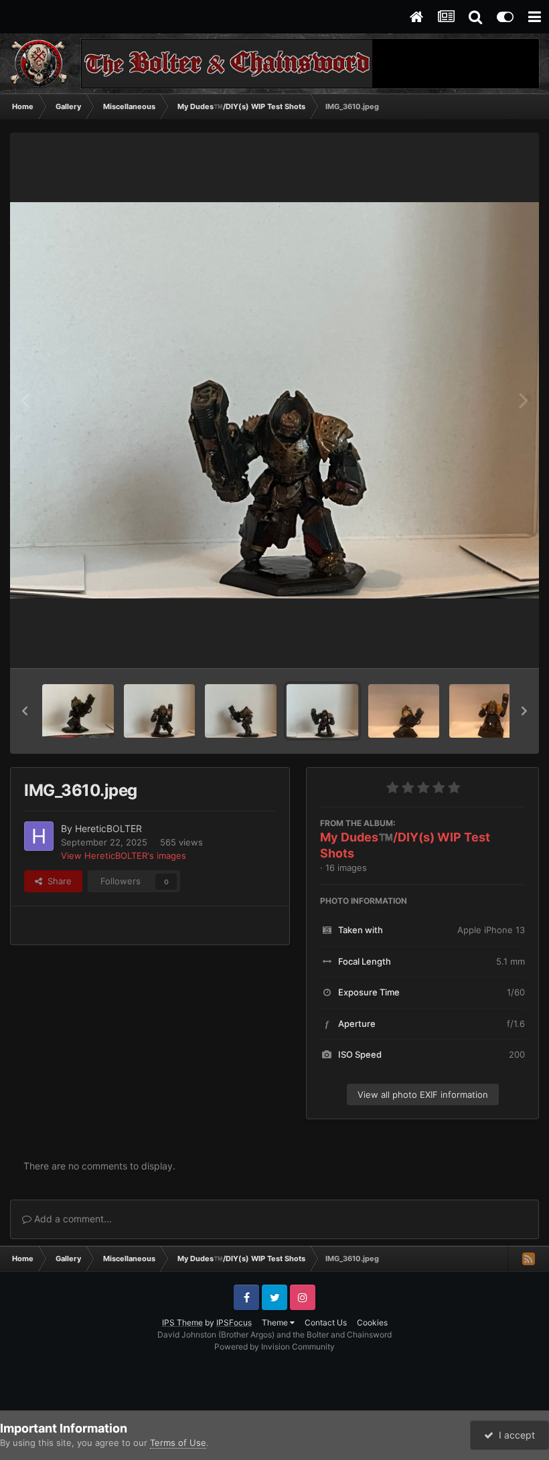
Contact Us (326, 1322)
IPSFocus (234, 1322)
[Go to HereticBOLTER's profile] (39, 836)
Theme (276, 1322)
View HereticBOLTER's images (123, 855)
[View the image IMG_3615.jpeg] (159, 711)
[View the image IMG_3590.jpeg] (404, 711)
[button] (25, 711)
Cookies (372, 1322)
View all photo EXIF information (423, 1094)
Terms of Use (178, 1442)
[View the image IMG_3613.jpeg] (241, 711)
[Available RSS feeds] (528, 1258)
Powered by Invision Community (274, 1347)
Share (57, 881)
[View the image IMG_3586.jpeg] (485, 711)
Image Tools (484, 644)
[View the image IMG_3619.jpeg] (78, 711)
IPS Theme (182, 1322)
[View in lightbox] (274, 400)
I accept (514, 1435)
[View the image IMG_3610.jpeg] (322, 711)
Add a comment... (71, 1218)
